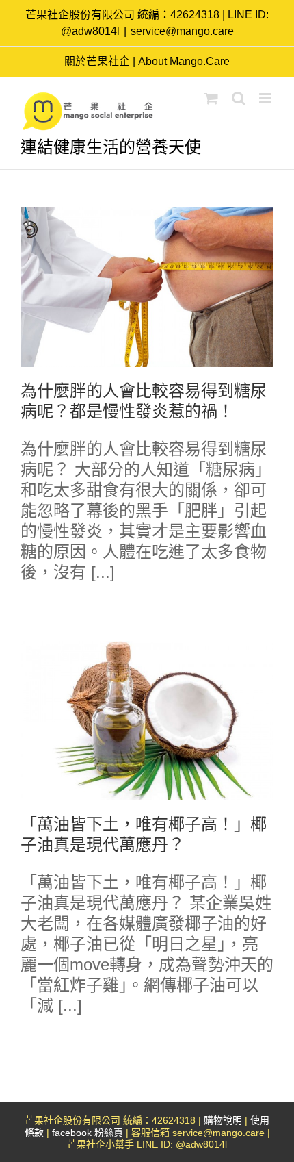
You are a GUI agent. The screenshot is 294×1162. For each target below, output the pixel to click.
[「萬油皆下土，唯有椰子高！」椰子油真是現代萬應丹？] (147, 720)
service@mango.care (182, 31)
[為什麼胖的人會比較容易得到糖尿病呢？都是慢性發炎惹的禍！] (147, 287)
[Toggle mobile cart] (211, 98)
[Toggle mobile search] (238, 98)
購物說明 (223, 1120)
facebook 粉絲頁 (87, 1132)
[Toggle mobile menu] (266, 98)
